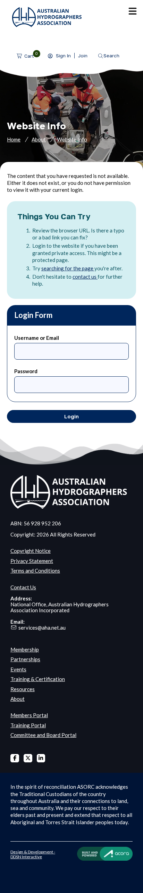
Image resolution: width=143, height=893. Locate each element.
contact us (85, 276)
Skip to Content (17, 3)
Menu (133, 11)
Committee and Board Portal (43, 735)
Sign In (63, 55)
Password (25, 371)
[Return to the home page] (47, 25)
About (39, 139)
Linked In (41, 758)
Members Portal (29, 715)
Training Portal (28, 725)
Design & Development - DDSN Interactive (32, 854)
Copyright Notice (30, 551)
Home (13, 139)
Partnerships (25, 659)
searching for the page (67, 268)
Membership (24, 649)
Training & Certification (37, 679)
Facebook (14, 758)
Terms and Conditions (35, 570)
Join (82, 55)
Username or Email (36, 338)
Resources (22, 689)
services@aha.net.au (42, 627)
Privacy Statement (31, 561)
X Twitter (28, 758)
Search (111, 55)
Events (18, 669)
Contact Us (23, 587)
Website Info (72, 139)
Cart (29, 56)
